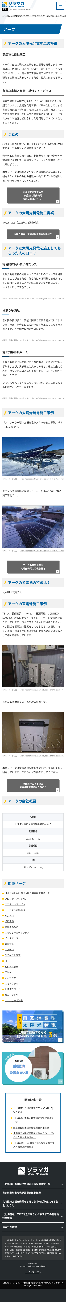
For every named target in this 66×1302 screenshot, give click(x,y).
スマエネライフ (13, 983)
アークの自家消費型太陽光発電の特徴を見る (33, 566)
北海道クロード (13, 989)
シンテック (10, 977)
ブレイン (9, 972)
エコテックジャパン (15, 904)
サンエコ (9, 915)
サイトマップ (32, 1272)
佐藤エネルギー (13, 926)
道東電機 (9, 921)
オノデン (9, 949)
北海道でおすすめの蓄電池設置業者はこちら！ (33, 785)
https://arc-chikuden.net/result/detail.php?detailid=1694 (42, 690)
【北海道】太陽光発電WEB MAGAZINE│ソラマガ (33, 1110)
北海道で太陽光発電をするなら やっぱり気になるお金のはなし (33, 1135)
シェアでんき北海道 (15, 909)
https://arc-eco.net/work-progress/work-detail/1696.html (43, 479)
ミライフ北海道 (13, 955)
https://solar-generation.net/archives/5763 (49, 298)
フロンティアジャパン (16, 898)
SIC (6, 960)
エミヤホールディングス (17, 932)
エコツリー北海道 (14, 1000)
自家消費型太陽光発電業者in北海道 (31, 1127)
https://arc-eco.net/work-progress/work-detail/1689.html (43, 550)
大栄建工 (9, 943)
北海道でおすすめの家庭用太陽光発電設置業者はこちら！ (33, 195)
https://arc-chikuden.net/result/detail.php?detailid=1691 (42, 755)
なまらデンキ (11, 994)
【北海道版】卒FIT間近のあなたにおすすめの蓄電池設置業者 (33, 1144)
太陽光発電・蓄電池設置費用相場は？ (33, 234)
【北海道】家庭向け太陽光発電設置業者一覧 (27, 893)
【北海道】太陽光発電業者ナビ (20, 9)
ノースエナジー (13, 938)
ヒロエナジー (11, 966)
